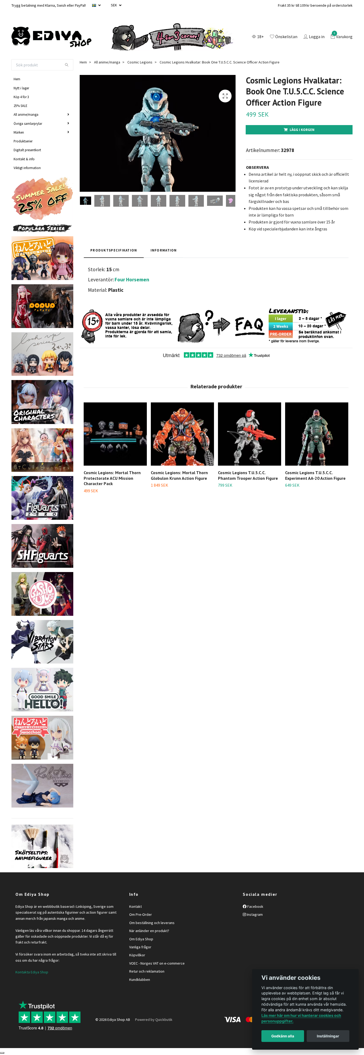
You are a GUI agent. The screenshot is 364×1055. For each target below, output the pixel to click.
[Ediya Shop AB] (51, 37)
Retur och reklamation (146, 971)
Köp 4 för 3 (21, 97)
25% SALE (20, 105)
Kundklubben (139, 979)
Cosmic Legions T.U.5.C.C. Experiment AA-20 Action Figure (315, 475)
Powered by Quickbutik (153, 1019)
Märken (19, 132)
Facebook (254, 906)
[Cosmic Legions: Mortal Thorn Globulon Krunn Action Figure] (182, 434)
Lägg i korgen (302, 129)
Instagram (254, 914)
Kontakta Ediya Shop (31, 972)
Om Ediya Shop (141, 939)
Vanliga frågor (140, 947)
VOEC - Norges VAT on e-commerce (157, 963)
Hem (17, 79)
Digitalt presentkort (27, 150)
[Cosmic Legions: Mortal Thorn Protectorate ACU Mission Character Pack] (115, 434)
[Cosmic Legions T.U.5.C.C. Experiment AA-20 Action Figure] (316, 434)
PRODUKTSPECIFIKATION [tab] (113, 250)
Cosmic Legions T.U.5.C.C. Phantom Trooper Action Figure (248, 475)
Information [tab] (164, 250)
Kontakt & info (24, 159)
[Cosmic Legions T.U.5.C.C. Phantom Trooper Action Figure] (249, 434)
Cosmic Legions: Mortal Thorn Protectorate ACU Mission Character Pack (112, 478)
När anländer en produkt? (149, 930)
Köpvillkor (137, 955)
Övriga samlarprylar (28, 123)
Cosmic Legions (139, 62)
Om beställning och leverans (152, 922)
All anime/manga (26, 114)
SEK (114, 5)
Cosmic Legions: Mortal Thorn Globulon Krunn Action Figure (179, 475)
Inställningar (328, 1036)
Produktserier (23, 141)
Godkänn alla (282, 1036)
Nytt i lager (21, 88)
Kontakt (135, 906)
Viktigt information (27, 168)
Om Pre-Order (140, 914)
